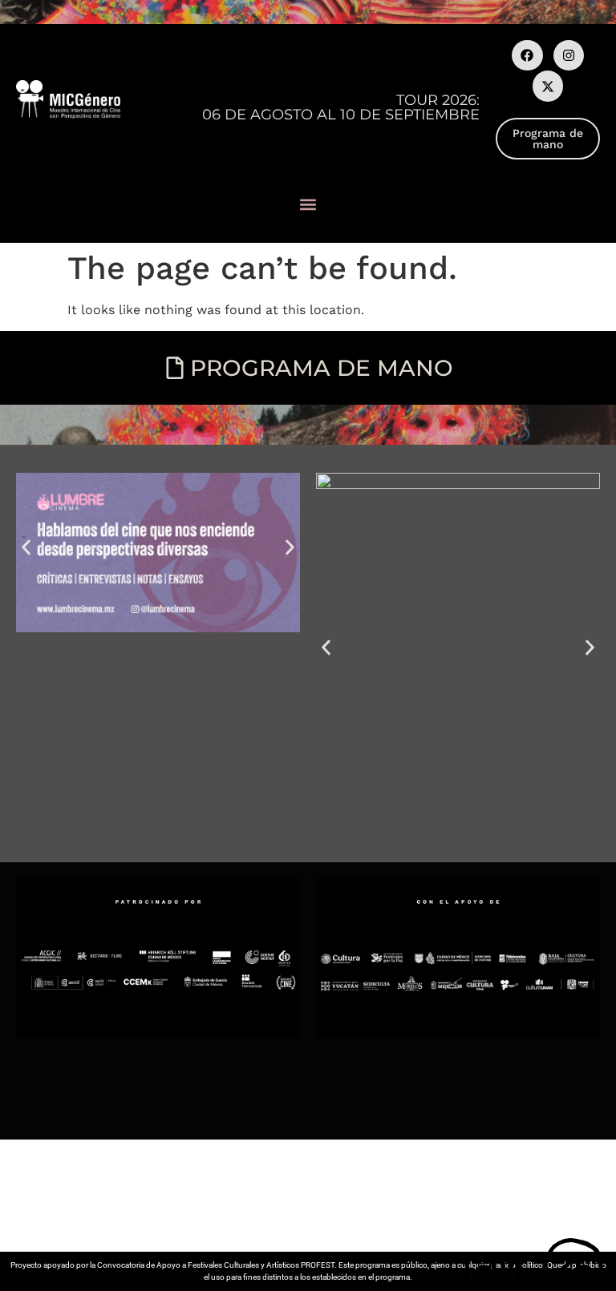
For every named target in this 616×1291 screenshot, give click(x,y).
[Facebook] (527, 55)
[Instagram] (568, 55)
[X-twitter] (548, 86)
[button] (308, 205)
